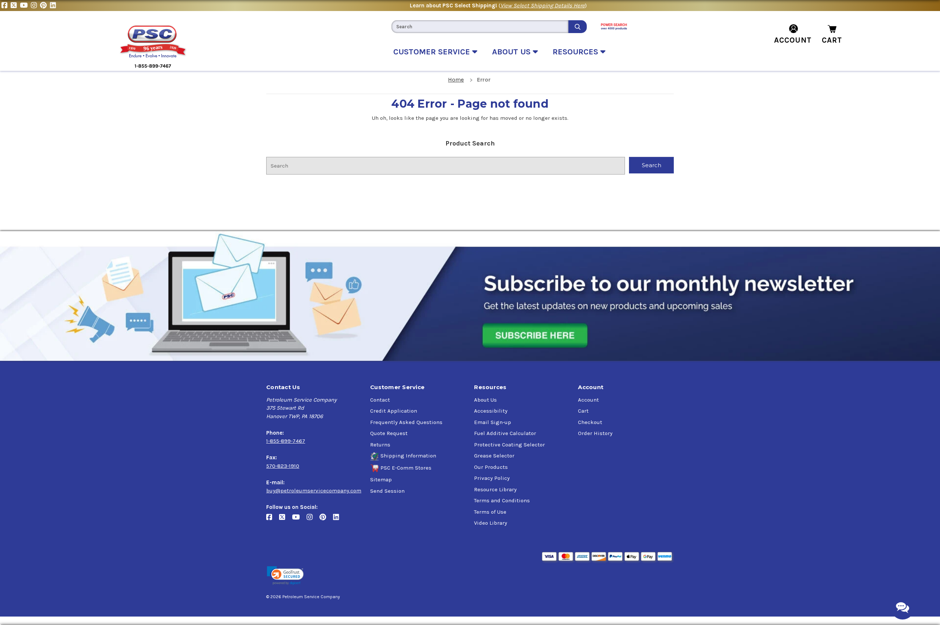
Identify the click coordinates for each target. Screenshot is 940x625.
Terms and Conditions (502, 500)
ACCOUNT (792, 40)
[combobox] (479, 26)
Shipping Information (408, 455)
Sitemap (381, 479)
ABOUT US (512, 52)
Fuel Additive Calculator (505, 433)
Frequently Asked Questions (406, 422)
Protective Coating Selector (509, 444)
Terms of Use (490, 512)
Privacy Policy (492, 478)
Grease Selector (494, 455)
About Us (485, 399)
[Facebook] (6, 5)
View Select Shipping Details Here (542, 5)
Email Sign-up (492, 422)
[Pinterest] (45, 5)
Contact (380, 399)
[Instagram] (35, 5)
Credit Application (393, 410)
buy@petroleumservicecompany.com (313, 490)
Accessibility (490, 410)
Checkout (590, 422)
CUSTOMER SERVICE (432, 52)
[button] (285, 575)
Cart (583, 410)
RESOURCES (576, 52)
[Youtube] (25, 5)
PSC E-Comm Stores (405, 467)
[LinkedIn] (54, 5)
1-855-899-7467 (285, 441)
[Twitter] (15, 5)
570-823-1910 (282, 466)
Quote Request (389, 433)
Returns (380, 444)
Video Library (490, 523)
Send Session (387, 491)
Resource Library (495, 489)
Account (588, 399)
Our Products (491, 467)
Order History (595, 433)
